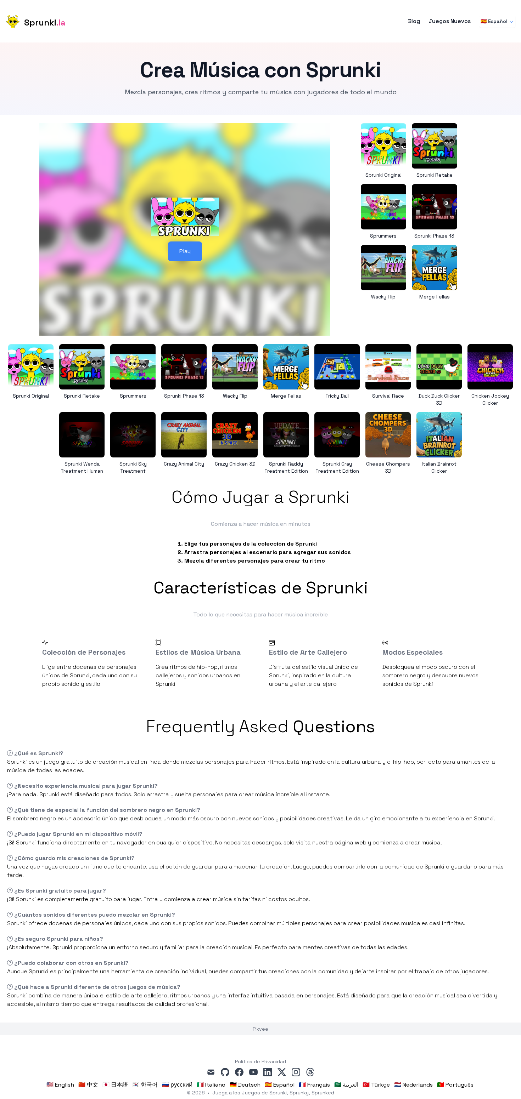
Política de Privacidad (260, 1061)
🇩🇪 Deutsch (245, 1084)
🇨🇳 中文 (88, 1084)
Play (185, 251)
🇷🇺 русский (177, 1084)
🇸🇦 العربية (346, 1084)
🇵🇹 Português (455, 1084)
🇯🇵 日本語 (115, 1084)
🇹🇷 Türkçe (376, 1084)
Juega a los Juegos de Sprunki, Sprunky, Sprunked (273, 1092)
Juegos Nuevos (449, 21)
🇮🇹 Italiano (211, 1084)
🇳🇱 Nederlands (413, 1084)
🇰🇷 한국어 (145, 1084)
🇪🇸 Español (494, 21)
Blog (414, 21)
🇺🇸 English (60, 1084)
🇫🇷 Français (314, 1084)
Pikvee (260, 1029)
